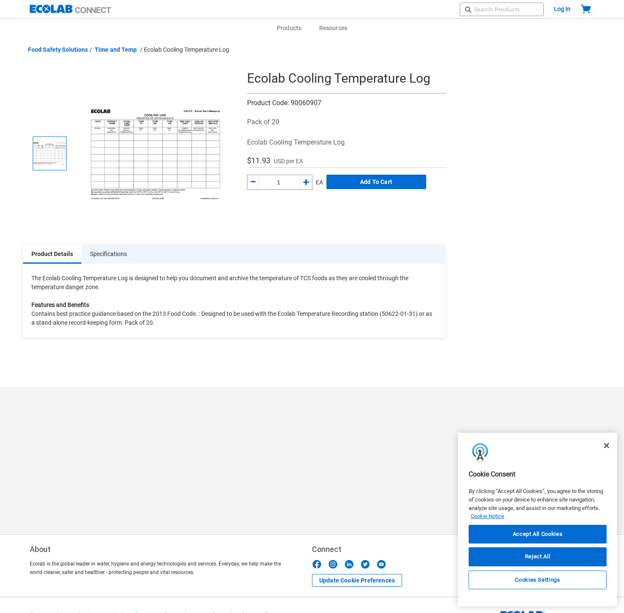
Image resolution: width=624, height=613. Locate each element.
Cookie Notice (487, 516)
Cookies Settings (537, 580)
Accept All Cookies (538, 534)
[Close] (606, 445)
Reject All (538, 557)
